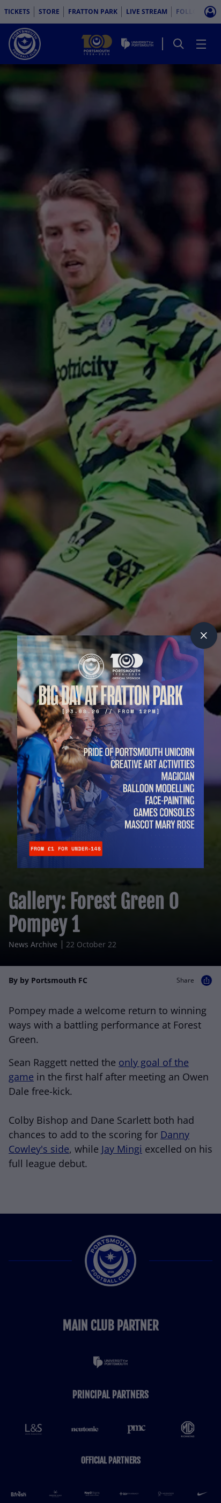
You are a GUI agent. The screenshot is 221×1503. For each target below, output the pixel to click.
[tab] (204, 635)
